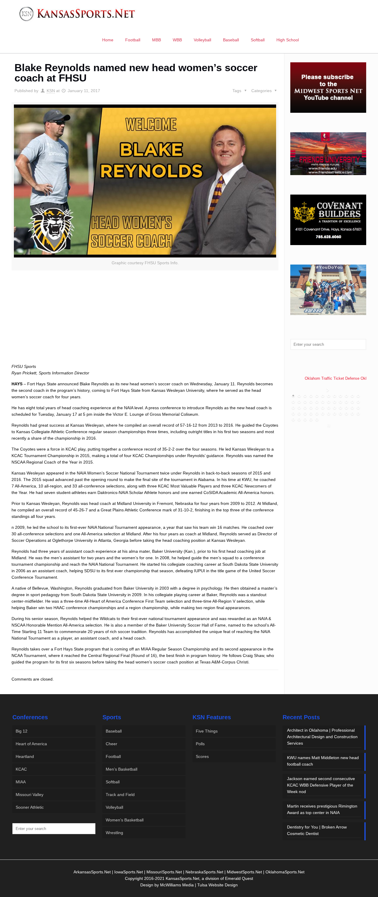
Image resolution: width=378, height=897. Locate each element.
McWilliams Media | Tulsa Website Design (199, 885)
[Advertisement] (145, 323)
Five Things (207, 731)
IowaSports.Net (128, 872)
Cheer (111, 743)
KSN (51, 90)
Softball (113, 781)
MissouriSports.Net (164, 872)
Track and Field (120, 794)
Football (113, 756)
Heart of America (31, 743)
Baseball (114, 731)
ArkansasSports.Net (92, 872)
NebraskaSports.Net (204, 872)
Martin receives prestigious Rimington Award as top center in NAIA (322, 809)
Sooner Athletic (30, 807)
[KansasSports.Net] (77, 13)
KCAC (21, 769)
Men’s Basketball (121, 769)
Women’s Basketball (125, 820)
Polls (200, 743)
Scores (202, 756)
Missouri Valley (29, 794)
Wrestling (114, 832)
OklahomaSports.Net (284, 872)
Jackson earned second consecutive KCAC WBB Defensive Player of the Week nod (321, 785)
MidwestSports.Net (244, 872)
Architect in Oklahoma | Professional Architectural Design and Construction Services (322, 737)
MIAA (21, 781)
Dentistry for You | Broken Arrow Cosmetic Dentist (317, 830)
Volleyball (114, 807)
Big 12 (21, 731)
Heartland (25, 756)
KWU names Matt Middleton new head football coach (323, 760)
